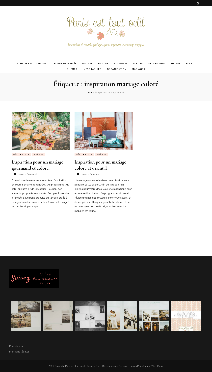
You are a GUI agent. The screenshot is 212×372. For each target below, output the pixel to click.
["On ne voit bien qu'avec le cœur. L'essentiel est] (186, 316)
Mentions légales (19, 351)
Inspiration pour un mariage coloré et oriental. (100, 165)
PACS (189, 63)
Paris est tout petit (75, 366)
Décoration (156, 63)
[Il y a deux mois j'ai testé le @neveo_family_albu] (58, 316)
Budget (87, 63)
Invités (175, 63)
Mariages (138, 69)
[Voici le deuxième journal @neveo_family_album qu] (154, 316)
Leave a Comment (27, 174)
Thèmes (72, 69)
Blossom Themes (128, 366)
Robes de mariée (65, 63)
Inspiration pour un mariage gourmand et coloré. (37, 165)
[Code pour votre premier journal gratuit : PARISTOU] (26, 316)
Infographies (92, 69)
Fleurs (138, 63)
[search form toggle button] (198, 3)
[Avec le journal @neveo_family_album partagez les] (122, 316)
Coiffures (121, 63)
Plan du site (16, 346)
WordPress (157, 366)
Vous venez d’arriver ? (33, 63)
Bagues (103, 63)
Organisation (116, 69)
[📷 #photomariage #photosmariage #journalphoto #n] (90, 316)
